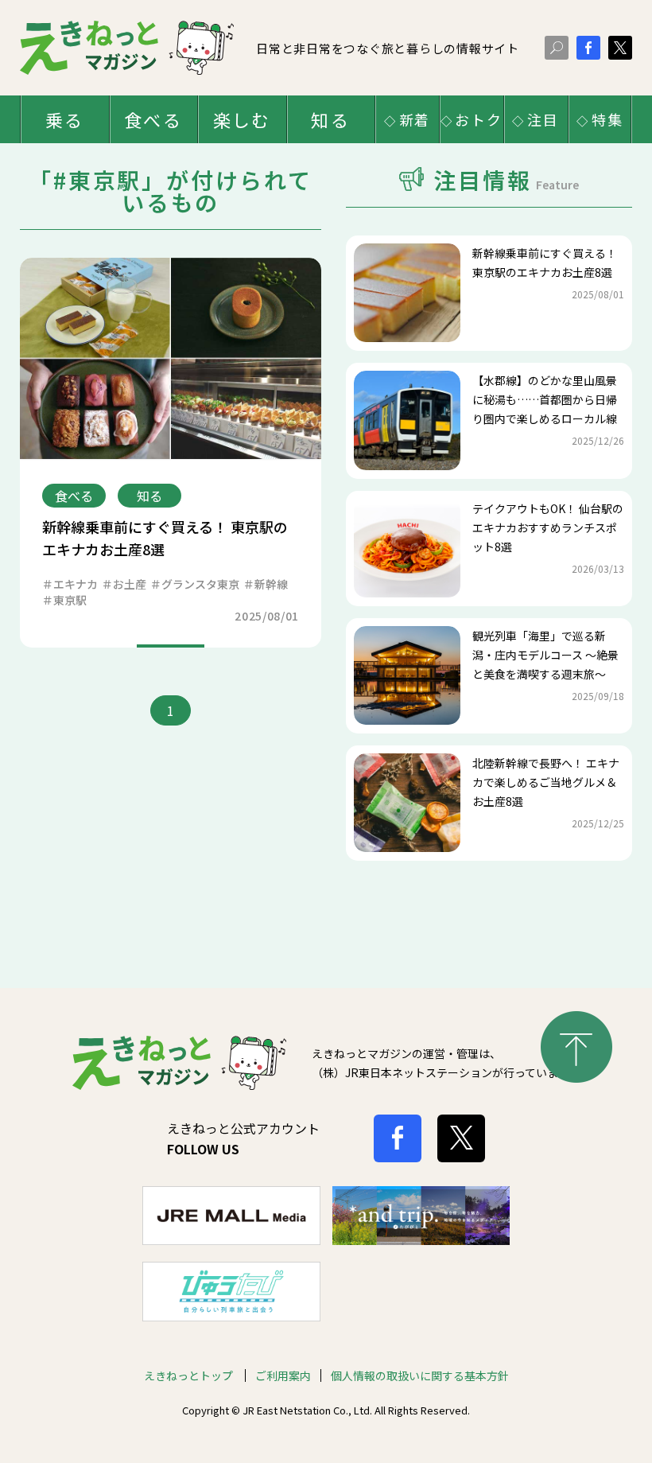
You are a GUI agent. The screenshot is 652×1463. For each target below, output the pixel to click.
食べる (153, 119)
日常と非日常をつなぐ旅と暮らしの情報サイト (387, 48)
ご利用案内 (283, 1375)
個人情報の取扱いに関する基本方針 (420, 1375)
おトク (478, 119)
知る (330, 119)
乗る (64, 119)
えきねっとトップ (189, 1375)
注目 (543, 119)
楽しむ (242, 119)
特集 (607, 119)
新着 (415, 119)
